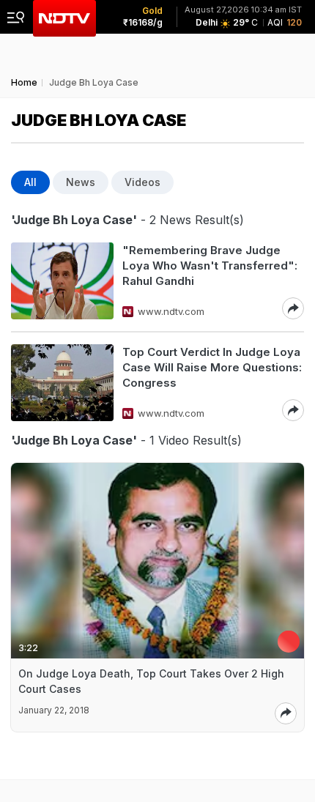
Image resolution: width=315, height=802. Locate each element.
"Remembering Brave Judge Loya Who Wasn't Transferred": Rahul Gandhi (209, 265)
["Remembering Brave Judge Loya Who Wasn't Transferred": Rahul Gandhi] (62, 280)
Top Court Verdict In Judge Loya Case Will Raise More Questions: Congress (212, 367)
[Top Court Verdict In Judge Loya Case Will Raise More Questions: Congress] (62, 382)
